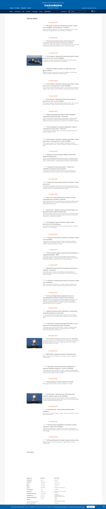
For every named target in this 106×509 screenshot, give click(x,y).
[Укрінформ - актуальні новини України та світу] (53, 5)
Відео (28, 486)
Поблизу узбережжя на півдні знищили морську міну (62, 440)
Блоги (28, 487)
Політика (43, 483)
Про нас (56, 480)
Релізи (28, 499)
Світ (23, 11)
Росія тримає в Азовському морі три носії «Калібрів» (62, 339)
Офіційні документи (32, 497)
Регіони (28, 11)
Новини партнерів (31, 493)
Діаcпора (43, 496)
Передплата (57, 483)
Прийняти (90, 506)
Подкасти (29, 478)
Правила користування (59, 487)
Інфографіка (30, 489)
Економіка (17, 11)
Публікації (29, 480)
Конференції (30, 495)
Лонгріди (29, 491)
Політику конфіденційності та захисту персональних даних (70, 506)
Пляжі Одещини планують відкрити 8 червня (59, 382)
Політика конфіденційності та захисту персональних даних (59, 496)
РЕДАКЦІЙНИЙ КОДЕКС (59, 501)
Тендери (56, 489)
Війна (11, 11)
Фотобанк (17, 8)
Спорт (41, 11)
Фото (28, 484)
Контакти (63, 11)
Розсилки (56, 503)
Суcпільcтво (43, 493)
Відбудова (43, 482)
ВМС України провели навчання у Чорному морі (61, 354)
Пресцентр (23, 8)
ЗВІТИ (55, 499)
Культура (34, 11)
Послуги (12, 8)
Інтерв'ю (29, 482)
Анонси (29, 8)
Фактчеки (43, 487)
